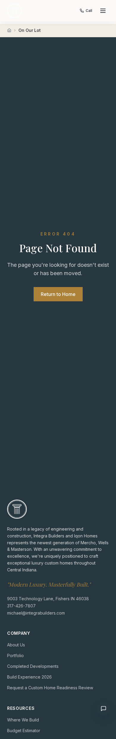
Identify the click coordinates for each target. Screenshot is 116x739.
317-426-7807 (21, 605)
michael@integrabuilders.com (36, 612)
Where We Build (23, 719)
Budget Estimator (23, 730)
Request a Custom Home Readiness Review (50, 687)
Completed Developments (33, 666)
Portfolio (15, 655)
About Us (16, 644)
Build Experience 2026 (29, 676)
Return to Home (58, 294)
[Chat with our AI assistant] (103, 708)
